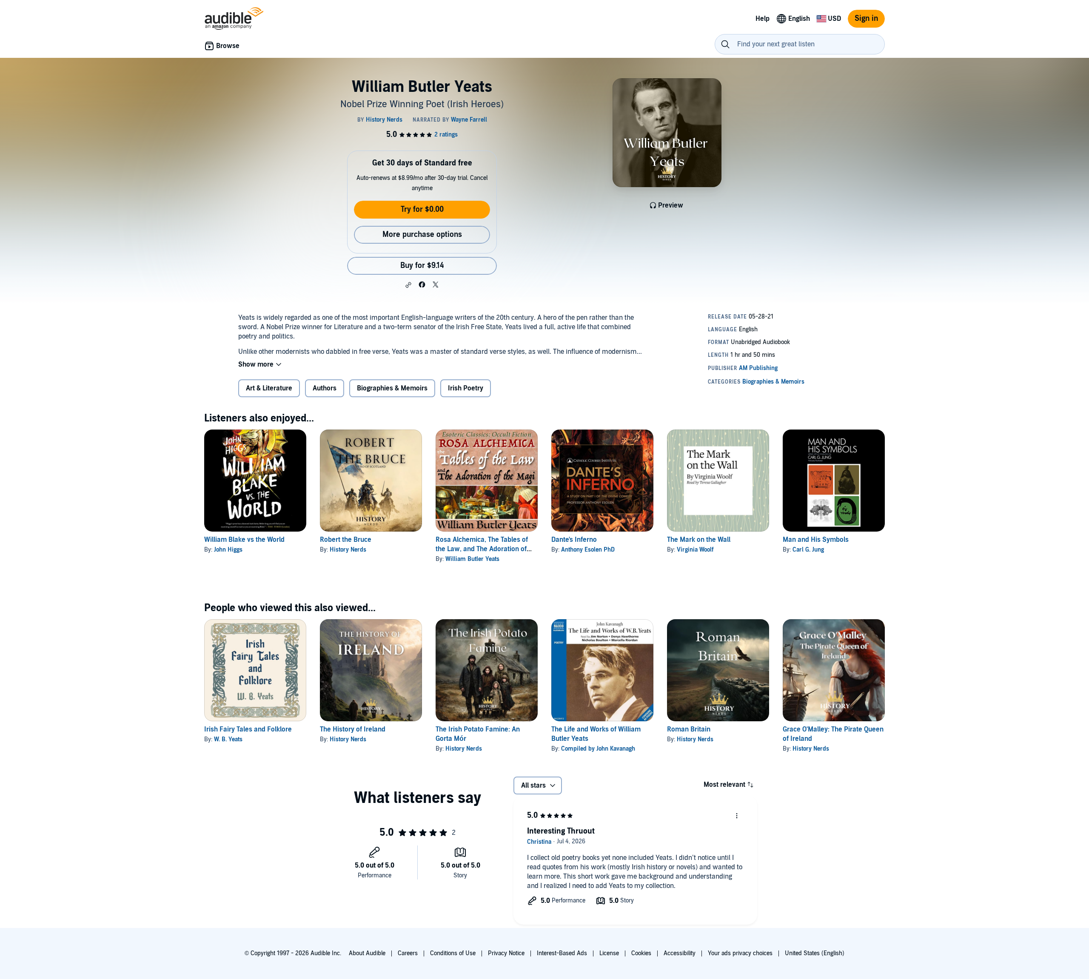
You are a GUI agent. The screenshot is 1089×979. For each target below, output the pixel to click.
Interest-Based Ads (562, 953)
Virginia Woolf (695, 549)
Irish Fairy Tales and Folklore (248, 729)
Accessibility (680, 953)
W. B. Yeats (228, 739)
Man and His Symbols (816, 539)
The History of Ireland (352, 729)
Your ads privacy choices (740, 953)
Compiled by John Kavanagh (598, 748)
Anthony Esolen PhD (588, 549)
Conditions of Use (453, 953)
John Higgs (228, 549)
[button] (408, 285)
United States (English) (814, 953)
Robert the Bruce (345, 539)
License (609, 953)
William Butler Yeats (472, 559)
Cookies (641, 953)
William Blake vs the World (244, 539)
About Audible (367, 953)
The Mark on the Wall (698, 539)
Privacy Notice (506, 953)
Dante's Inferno (574, 539)
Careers (408, 953)
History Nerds (348, 549)
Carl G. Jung (808, 549)
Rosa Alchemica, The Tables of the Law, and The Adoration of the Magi (482, 549)
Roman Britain (688, 729)
